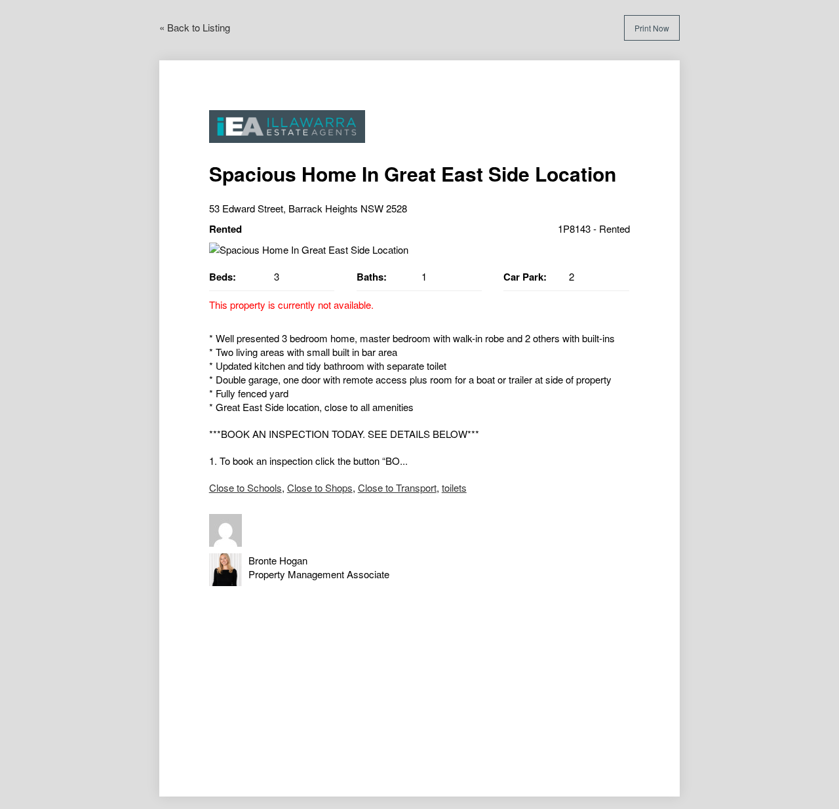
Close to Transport (397, 487)
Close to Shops (320, 487)
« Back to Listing (194, 27)
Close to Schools (245, 487)
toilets (454, 487)
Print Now (651, 27)
